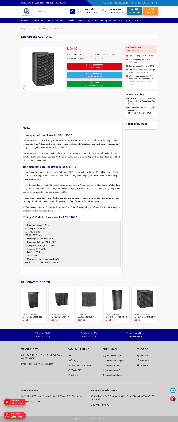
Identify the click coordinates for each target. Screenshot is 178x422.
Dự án (138, 20)
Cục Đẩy (70, 20)
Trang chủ (25, 29)
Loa (50, 20)
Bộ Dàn (24, 20)
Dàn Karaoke (38, 20)
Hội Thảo (92, 20)
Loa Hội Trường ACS (56, 29)
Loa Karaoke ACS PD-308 (32, 317)
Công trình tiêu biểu (122, 3)
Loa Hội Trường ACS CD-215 (116, 317)
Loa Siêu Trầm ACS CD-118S (60, 317)
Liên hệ (154, 3)
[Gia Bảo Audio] (26, 12)
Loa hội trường (41, 29)
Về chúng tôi (107, 3)
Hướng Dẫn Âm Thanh (140, 3)
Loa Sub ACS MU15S (86, 317)
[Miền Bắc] (173, 398)
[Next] (157, 306)
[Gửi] (72, 11)
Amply (59, 20)
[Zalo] (173, 390)
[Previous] (21, 306)
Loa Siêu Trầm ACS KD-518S (144, 317)
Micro (80, 20)
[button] (24, 87)
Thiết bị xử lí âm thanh (110, 20)
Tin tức (128, 20)
